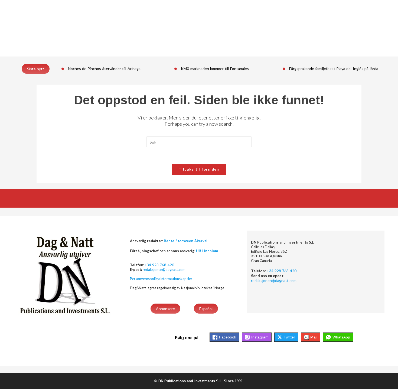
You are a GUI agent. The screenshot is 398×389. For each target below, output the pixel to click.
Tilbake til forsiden (199, 169)
